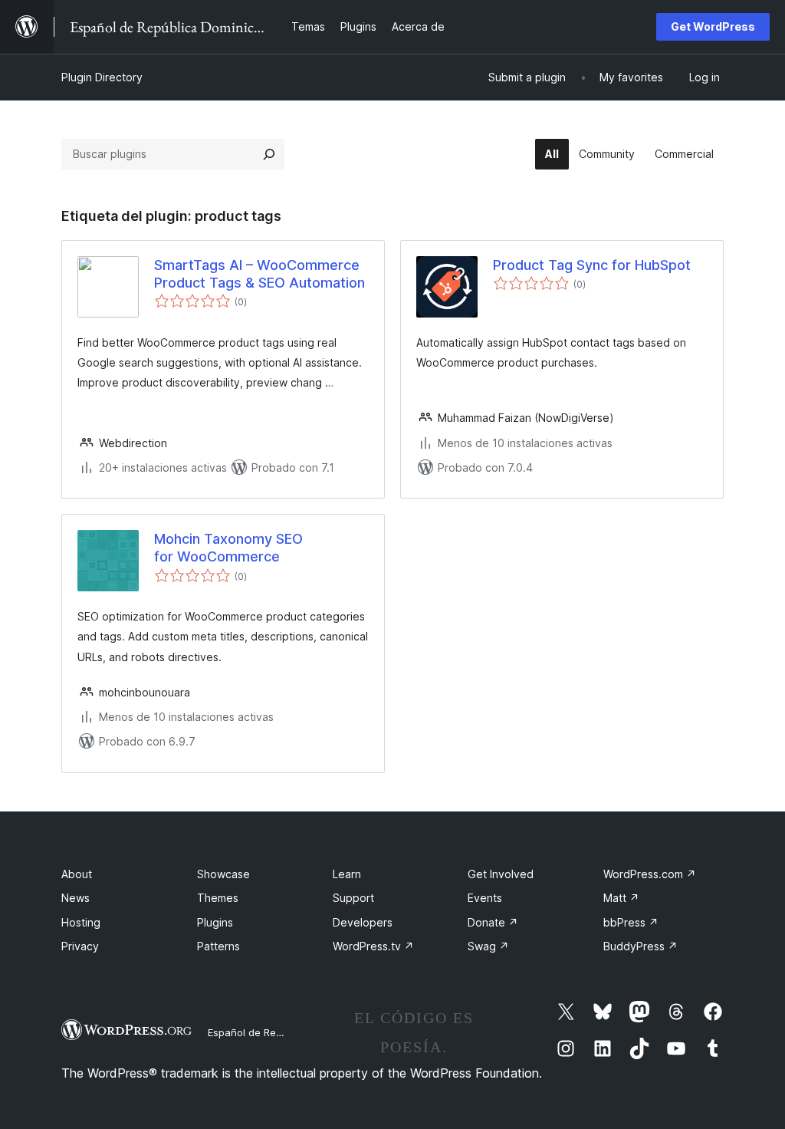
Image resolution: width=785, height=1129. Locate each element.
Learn (347, 873)
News (75, 897)
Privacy (80, 946)
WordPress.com (649, 873)
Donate (493, 922)
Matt (621, 897)
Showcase (223, 873)
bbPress (631, 922)
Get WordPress (713, 26)
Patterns (218, 946)
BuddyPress (640, 946)
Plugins (215, 922)
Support (353, 897)
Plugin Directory (102, 77)
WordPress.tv (373, 946)
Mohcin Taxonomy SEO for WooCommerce (228, 547)
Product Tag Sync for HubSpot (592, 265)
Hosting (80, 922)
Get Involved (501, 873)
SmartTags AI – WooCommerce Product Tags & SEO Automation (259, 274)
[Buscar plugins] (269, 154)
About (76, 873)
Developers (362, 922)
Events (485, 897)
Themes (217, 897)
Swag (488, 946)
